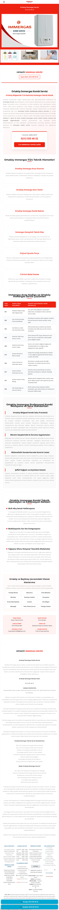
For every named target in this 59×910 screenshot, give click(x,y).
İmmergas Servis (50, 853)
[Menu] (4, 1)
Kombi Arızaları (49, 851)
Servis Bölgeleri (49, 849)
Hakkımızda (50, 856)
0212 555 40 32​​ (23, 879)
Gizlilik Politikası (49, 858)
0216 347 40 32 (24, 882)
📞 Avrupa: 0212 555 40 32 (29, 902)
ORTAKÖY (29, 72)
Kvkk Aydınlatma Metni (49, 860)
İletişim (49, 854)
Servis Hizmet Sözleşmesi (50, 865)
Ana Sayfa (49, 847)
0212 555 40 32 (29, 10)
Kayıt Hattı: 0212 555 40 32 (29, 77)
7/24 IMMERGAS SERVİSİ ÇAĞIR (29, 145)
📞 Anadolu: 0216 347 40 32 (29, 907)
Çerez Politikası (49, 861)
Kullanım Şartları (50, 863)
